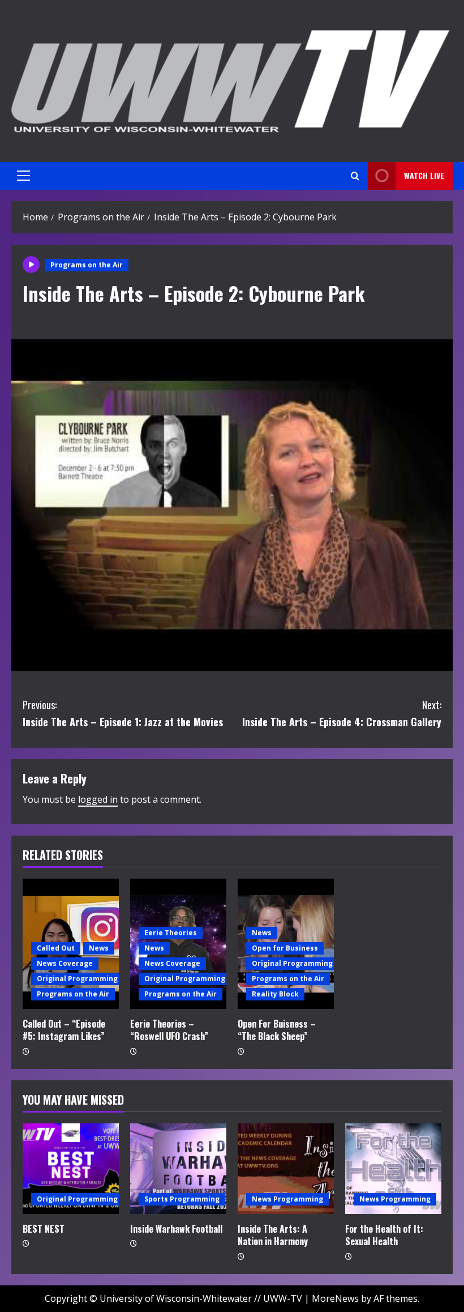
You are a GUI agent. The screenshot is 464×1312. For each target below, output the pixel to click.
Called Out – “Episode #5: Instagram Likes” (64, 1030)
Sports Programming (182, 1199)
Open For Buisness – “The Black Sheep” (277, 1030)
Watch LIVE (424, 175)
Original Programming (77, 978)
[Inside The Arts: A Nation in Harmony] (286, 1168)
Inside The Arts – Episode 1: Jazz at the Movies (123, 713)
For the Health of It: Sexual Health (384, 1235)
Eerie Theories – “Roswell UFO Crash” (169, 1030)
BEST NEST (44, 1229)
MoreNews (335, 1298)
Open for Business (285, 948)
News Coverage (65, 963)
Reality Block (275, 994)
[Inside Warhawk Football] (178, 1168)
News (99, 948)
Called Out (56, 948)
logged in (98, 799)
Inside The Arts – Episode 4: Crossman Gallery (341, 713)
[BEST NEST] (71, 1168)
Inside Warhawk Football (176, 1229)
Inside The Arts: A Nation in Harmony (273, 1235)
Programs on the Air (86, 265)
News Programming (287, 1199)
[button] (23, 176)
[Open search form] (355, 176)
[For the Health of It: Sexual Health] (393, 1168)
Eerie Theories (170, 933)
